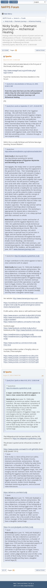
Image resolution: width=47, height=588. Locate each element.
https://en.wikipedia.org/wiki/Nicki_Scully (26, 256)
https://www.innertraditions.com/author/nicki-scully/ (22, 322)
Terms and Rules (22, 583)
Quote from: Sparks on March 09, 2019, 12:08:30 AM (23, 380)
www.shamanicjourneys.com (24, 249)
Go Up (4, 570)
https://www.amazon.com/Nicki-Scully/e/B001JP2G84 (22, 315)
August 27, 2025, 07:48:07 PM (11, 375)
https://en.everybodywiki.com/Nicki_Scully (18, 527)
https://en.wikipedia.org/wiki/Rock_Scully (27, 439)
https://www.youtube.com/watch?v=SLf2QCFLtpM (21, 360)
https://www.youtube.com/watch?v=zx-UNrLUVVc (21, 356)
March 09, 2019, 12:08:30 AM (11, 60)
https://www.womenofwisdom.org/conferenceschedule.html (23, 151)
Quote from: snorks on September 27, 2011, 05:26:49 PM (24, 106)
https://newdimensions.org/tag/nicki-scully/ (19, 334)
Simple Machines (29, 585)
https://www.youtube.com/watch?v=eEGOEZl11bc (21, 358)
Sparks (8, 56)
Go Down (5, 50)
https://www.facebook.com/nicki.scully (29, 330)
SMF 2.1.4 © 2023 (18, 585)
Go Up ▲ (31, 583)
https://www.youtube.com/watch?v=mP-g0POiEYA (21, 449)
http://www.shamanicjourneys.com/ (25, 298)
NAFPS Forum (10, 7)
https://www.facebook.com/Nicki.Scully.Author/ (20, 328)
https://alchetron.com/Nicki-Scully (15, 492)
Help (14, 583)
